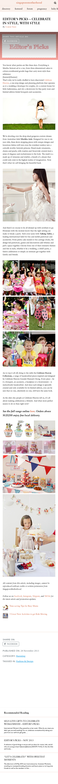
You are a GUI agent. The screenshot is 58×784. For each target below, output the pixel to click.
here (32, 411)
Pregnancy (42, 9)
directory (6, 9)
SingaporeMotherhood (29, 2)
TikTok (47, 596)
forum (30, 9)
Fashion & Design (24, 661)
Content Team (10, 27)
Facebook (12, 41)
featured (18, 9)
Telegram (36, 596)
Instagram (27, 596)
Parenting (20, 656)
